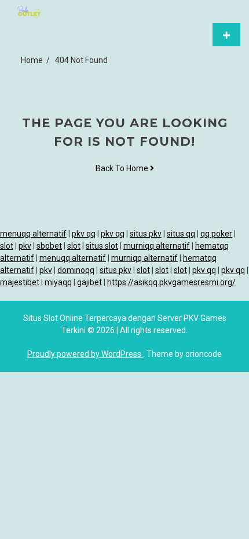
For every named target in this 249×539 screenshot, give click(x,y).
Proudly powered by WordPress (85, 354)
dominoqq (75, 270)
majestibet (19, 282)
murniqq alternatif (156, 245)
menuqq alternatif (33, 233)
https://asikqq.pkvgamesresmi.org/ (171, 282)
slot (6, 245)
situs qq (181, 233)
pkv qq (84, 233)
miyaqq (58, 282)
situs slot (102, 245)
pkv (25, 245)
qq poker (216, 233)
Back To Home (123, 168)
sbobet (49, 245)
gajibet (89, 282)
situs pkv (146, 233)
